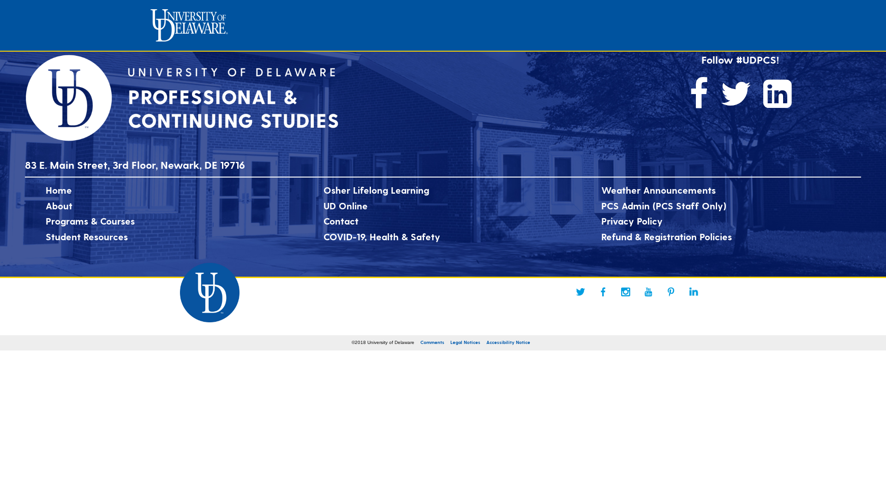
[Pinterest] (671, 292)
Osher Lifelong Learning (376, 190)
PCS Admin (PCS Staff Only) (663, 205)
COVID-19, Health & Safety (381, 236)
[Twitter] (580, 292)
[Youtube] (648, 292)
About (59, 205)
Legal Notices (465, 342)
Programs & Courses (90, 220)
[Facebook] (603, 292)
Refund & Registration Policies (666, 236)
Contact (341, 220)
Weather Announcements (658, 190)
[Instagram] (626, 292)
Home (59, 190)
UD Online (345, 205)
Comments (432, 342)
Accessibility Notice (508, 342)
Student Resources (87, 236)
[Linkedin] (693, 292)
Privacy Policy (632, 220)
